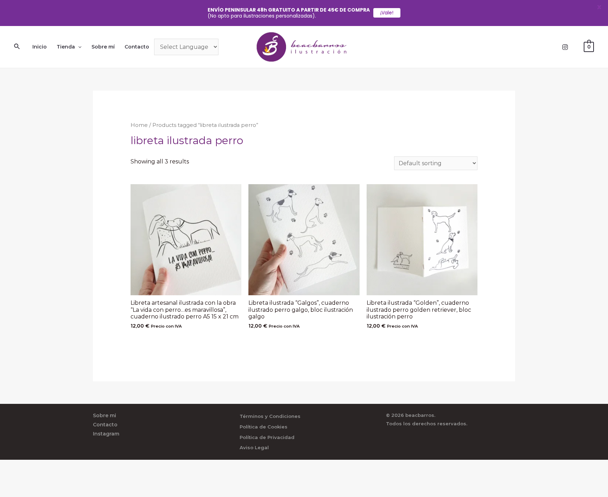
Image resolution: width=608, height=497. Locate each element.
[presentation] (78, 46)
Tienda (66, 47)
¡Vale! (386, 12)
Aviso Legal (254, 447)
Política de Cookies (263, 427)
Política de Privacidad (267, 437)
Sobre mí (103, 47)
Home (139, 125)
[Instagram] (565, 47)
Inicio (39, 47)
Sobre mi (104, 415)
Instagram (106, 434)
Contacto (137, 47)
